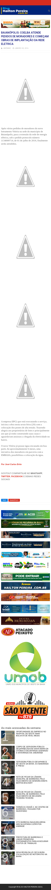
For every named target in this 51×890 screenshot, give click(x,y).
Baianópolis (14, 500)
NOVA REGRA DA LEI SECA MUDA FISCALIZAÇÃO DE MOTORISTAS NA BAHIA (31, 854)
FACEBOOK (17, 476)
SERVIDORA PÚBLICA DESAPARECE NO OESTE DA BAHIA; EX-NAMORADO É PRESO (32, 764)
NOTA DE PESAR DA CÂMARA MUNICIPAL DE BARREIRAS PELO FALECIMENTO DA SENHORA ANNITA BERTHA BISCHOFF (31, 780)
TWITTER (5, 476)
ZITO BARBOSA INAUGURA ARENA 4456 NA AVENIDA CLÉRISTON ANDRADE (30, 824)
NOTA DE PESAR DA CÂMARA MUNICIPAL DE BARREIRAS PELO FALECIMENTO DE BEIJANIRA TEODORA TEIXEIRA (30, 795)
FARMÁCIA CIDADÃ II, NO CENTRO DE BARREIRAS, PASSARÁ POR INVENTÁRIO (32, 809)
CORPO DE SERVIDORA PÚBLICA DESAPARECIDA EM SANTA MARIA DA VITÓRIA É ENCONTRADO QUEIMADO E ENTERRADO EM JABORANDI (32, 750)
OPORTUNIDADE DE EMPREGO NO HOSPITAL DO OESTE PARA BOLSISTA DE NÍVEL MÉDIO (31, 734)
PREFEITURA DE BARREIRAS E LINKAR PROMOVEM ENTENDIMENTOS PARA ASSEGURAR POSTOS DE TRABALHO (32, 840)
